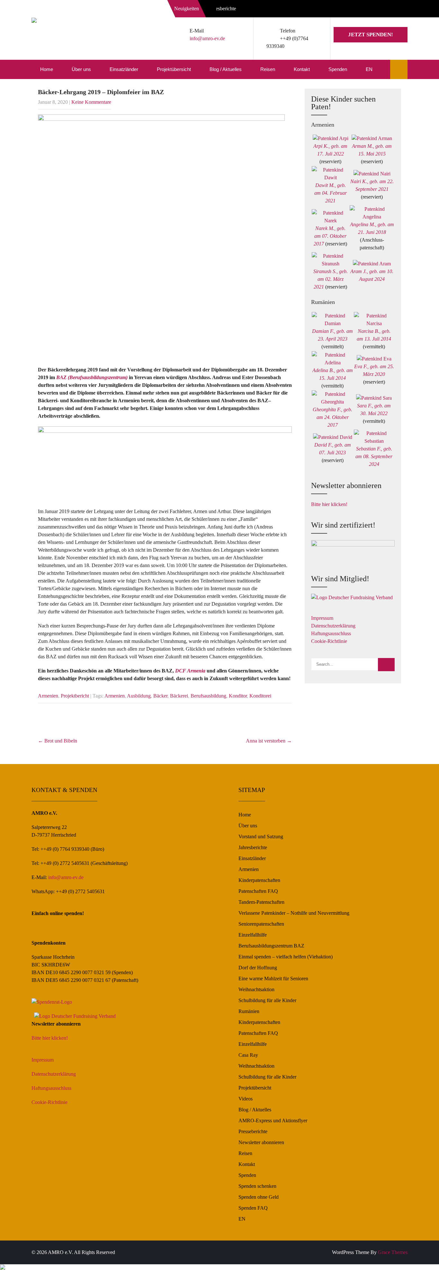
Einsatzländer (124, 69)
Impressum (322, 618)
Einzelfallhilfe (252, 935)
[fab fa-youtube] (401, 9)
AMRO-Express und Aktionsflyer (272, 1120)
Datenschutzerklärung (333, 625)
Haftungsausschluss (331, 633)
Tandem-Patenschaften (261, 902)
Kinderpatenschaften (259, 880)
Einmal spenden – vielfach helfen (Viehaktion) (285, 956)
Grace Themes (393, 1252)
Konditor (238, 695)
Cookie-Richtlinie (329, 641)
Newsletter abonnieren (261, 1142)
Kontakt (302, 69)
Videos (245, 1098)
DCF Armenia (190, 670)
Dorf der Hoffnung (257, 967)
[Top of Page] (420, 1258)
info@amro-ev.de (207, 38)
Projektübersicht (174, 69)
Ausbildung (139, 695)
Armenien (48, 695)
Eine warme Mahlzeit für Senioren (273, 978)
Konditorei (260, 695)
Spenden (337, 69)
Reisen (267, 69)
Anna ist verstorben (269, 740)
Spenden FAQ (253, 1208)
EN (369, 69)
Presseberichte (252, 1131)
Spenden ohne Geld (258, 1197)
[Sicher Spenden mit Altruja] (2, 1268)
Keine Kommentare (91, 102)
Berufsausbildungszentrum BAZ (271, 945)
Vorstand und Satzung (260, 836)
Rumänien (248, 1011)
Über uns (81, 69)
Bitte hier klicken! (329, 504)
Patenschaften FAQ (258, 891)
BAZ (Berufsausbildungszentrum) (92, 377)
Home (46, 69)
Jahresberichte (252, 847)
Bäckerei (179, 695)
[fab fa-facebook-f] (372, 9)
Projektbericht (75, 695)
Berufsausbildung (208, 695)
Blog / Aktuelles (226, 69)
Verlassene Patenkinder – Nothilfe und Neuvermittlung (293, 913)
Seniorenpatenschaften (261, 924)
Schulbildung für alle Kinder (267, 1000)
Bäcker (160, 695)
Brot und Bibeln (57, 740)
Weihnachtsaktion (256, 989)
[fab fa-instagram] (387, 9)
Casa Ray (248, 1055)
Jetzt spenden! (370, 34)
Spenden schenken (257, 1186)
